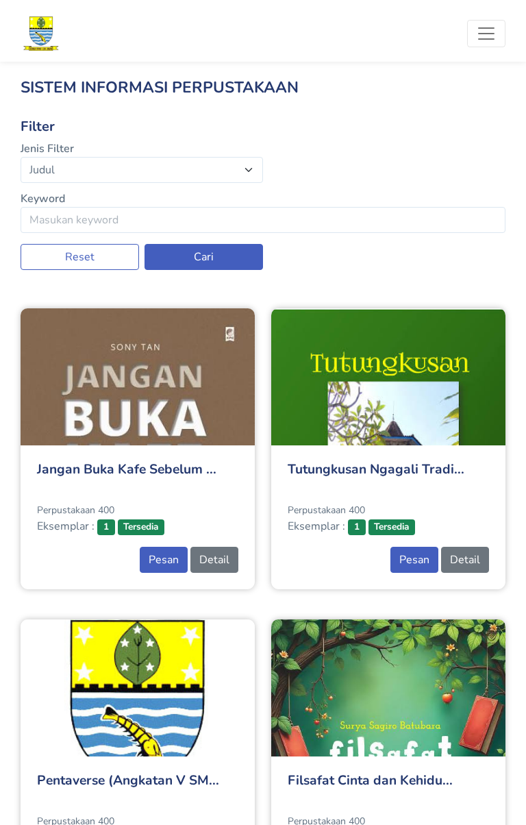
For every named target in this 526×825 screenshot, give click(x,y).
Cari (204, 256)
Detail (214, 559)
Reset (80, 256)
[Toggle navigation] (486, 33)
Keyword (43, 198)
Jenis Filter (47, 148)
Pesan (164, 559)
